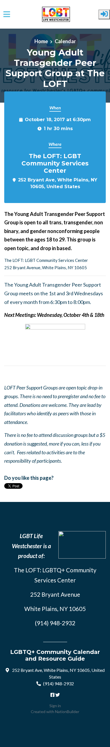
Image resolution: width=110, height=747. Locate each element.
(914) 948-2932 (58, 683)
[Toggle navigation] (7, 14)
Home (41, 41)
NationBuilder (67, 711)
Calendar (65, 41)
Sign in (55, 705)
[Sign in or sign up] (104, 14)
